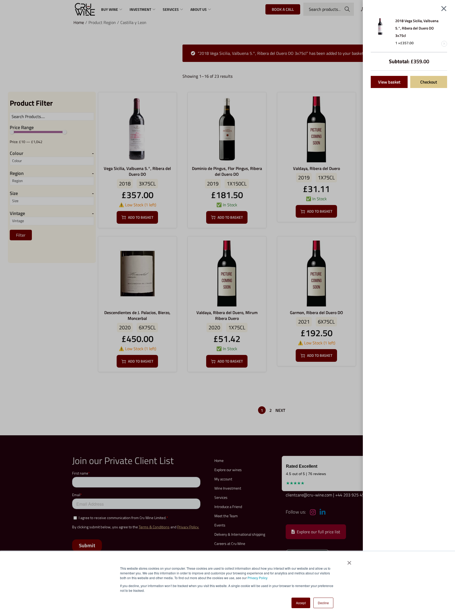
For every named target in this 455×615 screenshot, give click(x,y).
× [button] (349, 561)
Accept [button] (301, 603)
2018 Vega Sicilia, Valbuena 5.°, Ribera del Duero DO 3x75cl (416, 28)
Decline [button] (323, 603)
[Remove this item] (444, 43)
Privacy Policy (258, 577)
